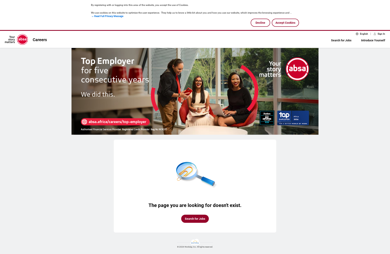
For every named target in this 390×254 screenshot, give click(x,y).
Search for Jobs (341, 40)
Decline (260, 22)
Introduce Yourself (373, 40)
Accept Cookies (285, 22)
